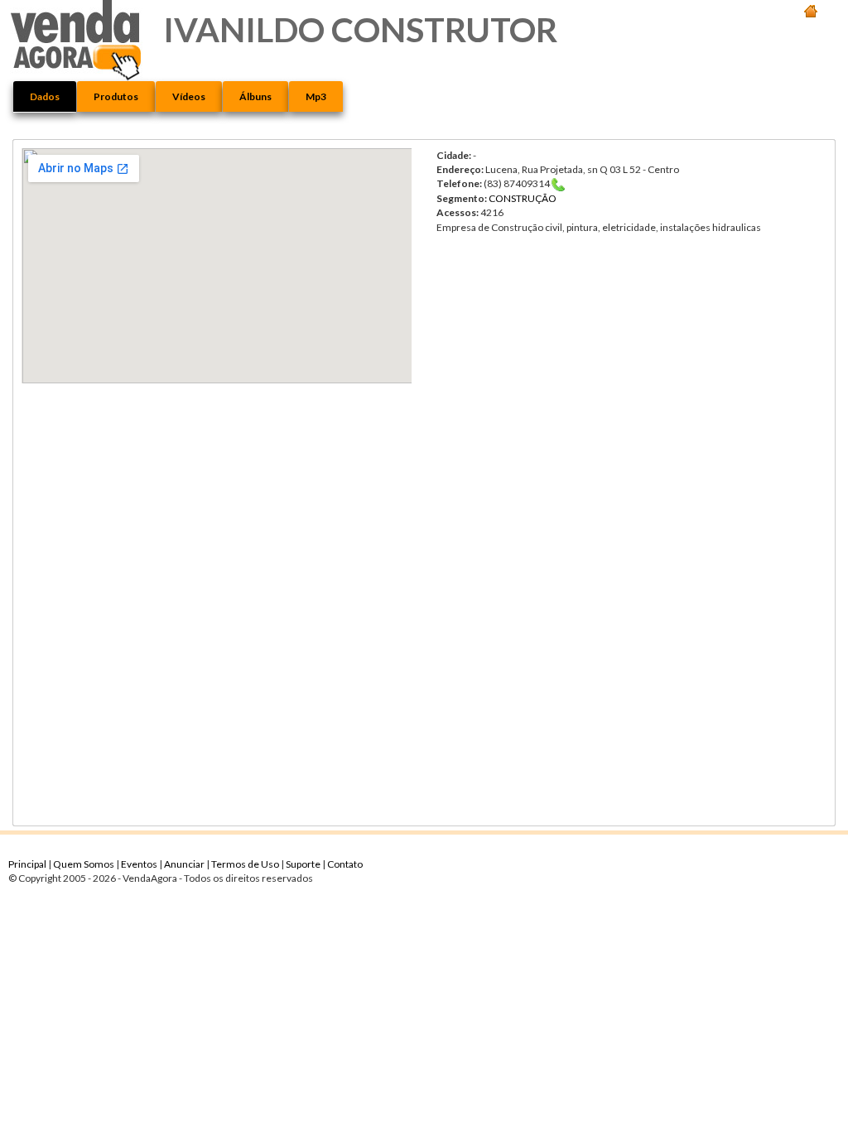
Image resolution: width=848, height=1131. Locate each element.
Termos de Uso (246, 864)
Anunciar (185, 864)
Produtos (116, 96)
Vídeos (188, 96)
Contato (345, 864)
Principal (28, 864)
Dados (45, 96)
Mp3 (316, 96)
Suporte (304, 864)
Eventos (140, 864)
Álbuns (255, 96)
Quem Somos (84, 864)
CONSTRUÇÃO (522, 198)
